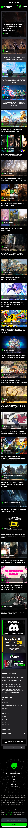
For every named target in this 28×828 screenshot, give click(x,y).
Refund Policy (14, 784)
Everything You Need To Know (12, 705)
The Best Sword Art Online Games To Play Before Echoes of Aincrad (13, 356)
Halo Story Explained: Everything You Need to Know (13, 510)
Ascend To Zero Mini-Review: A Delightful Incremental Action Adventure (12, 304)
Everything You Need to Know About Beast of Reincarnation (12, 254)
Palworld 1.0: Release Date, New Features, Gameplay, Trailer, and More (13, 407)
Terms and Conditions (14, 789)
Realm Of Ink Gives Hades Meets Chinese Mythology (12, 613)
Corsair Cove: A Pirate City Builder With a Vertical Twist (13, 278)
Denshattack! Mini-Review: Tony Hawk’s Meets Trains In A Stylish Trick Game (13, 331)
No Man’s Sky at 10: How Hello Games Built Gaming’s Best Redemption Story (14, 80)
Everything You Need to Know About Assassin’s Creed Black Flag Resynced (13, 484)
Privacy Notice (10, 816)
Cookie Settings (8, 812)
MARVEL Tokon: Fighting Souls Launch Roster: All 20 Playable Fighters (14, 103)
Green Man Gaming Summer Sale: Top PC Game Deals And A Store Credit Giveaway (13, 587)
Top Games (5, 725)
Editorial (5, 702)
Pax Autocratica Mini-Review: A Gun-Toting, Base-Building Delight (14, 180)
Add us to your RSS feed (15, 742)
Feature (5, 708)
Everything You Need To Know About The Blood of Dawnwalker (12, 27)
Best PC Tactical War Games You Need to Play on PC (12, 204)
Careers (14, 781)
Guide (4, 716)
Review (4, 719)
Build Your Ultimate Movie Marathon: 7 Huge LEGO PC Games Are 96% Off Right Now (13, 458)
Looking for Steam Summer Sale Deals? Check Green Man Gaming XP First (14, 536)
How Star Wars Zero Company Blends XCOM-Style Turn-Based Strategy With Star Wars (14, 57)
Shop (20, 6)
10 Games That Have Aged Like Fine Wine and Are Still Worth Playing (13, 561)
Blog (4, 699)
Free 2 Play (6, 711)
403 (21, 747)
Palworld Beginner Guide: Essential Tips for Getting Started (14, 381)
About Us (14, 776)
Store (4, 722)
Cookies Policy (8, 814)
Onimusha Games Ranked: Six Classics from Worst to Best (11, 155)
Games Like (5, 713)
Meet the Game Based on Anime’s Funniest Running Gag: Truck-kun (13, 432)
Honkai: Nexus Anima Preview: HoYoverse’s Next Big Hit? (12, 130)
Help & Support (14, 786)
